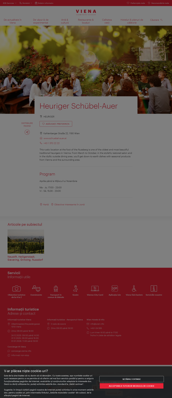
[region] (86, 382)
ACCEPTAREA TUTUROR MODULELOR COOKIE (131, 386)
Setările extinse (132, 379)
